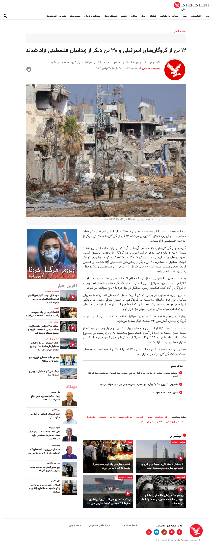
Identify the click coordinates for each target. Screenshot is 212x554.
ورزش (134, 16)
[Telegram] (156, 532)
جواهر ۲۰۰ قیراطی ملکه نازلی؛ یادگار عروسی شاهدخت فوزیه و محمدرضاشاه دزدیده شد (162, 499)
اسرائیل (150, 421)
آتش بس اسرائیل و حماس (157, 417)
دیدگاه (153, 16)
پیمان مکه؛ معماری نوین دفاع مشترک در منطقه (44, 359)
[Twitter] (172, 532)
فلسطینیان (90, 417)
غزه (142, 421)
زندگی (143, 16)
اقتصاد (124, 16)
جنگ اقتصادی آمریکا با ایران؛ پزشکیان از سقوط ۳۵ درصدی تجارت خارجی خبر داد (109, 501)
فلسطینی (102, 417)
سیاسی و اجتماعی (169, 16)
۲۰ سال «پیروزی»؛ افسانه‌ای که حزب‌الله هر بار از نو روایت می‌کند (44, 451)
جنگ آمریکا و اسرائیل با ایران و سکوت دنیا (44, 373)
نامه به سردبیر (75, 525)
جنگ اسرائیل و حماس (175, 421)
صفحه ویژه (75, 16)
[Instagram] (164, 532)
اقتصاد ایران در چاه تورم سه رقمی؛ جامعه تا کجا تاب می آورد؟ (112, 466)
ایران (207, 16)
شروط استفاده (130, 525)
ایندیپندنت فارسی (150, 68)
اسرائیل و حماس (125, 417)
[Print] (28, 69)
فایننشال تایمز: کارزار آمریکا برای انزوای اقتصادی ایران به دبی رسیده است (162, 466)
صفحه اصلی (179, 31)
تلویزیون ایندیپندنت (56, 16)
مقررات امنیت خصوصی (99, 525)
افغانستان (196, 16)
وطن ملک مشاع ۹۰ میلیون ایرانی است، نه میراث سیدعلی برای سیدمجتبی (44, 435)
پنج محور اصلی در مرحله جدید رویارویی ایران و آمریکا (45, 469)
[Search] (5, 16)
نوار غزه (112, 417)
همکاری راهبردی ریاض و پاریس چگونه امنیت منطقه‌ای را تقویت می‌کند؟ (44, 488)
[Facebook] (179, 532)
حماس (159, 421)
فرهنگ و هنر (110, 16)
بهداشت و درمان (92, 16)
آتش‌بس (139, 417)
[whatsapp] (149, 532)
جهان (184, 16)
